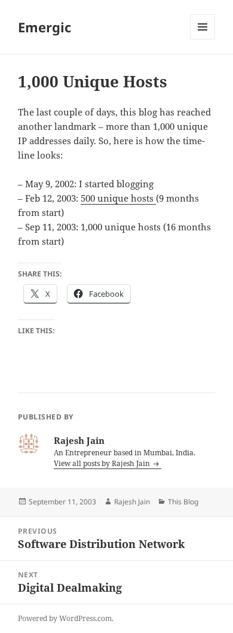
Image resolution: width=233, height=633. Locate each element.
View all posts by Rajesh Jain (103, 463)
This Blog (183, 502)
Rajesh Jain (132, 502)
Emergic (44, 27)
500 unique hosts (118, 198)
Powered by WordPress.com (65, 618)
